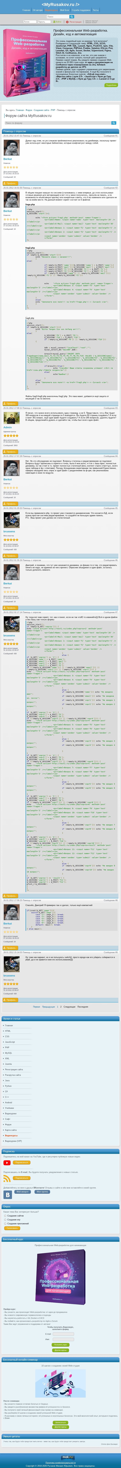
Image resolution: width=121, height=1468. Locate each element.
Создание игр (13, 1219)
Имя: (47, 1339)
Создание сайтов (15, 1216)
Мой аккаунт (23, 1191)
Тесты (95, 10)
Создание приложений (18, 1223)
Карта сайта (11, 1130)
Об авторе (38, 10)
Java (7, 1080)
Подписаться (21, 1162)
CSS (7, 1036)
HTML (8, 1031)
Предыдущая (48, 1007)
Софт (7, 1119)
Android (8, 1102)
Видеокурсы (51, 10)
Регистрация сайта (14, 1069)
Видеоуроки (10, 1113)
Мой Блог (64, 10)
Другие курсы (60, 1350)
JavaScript (10, 1042)
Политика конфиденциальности (61, 1463)
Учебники (9, 1108)
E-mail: (48, 1334)
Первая (36, 1007)
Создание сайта (41, 110)
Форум (8, 1124)
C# (6, 1091)
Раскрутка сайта (13, 1075)
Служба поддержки (81, 10)
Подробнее (111, 85)
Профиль (11, 183)
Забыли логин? (91, 22)
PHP (7, 1047)
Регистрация (75, 22)
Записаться (60, 1422)
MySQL (8, 1053)
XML (7, 1058)
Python (8, 1086)
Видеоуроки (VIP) (13, 1141)
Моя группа (42, 1191)
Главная (26, 10)
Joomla (8, 1064)
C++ (7, 1097)
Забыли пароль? (91, 21)
